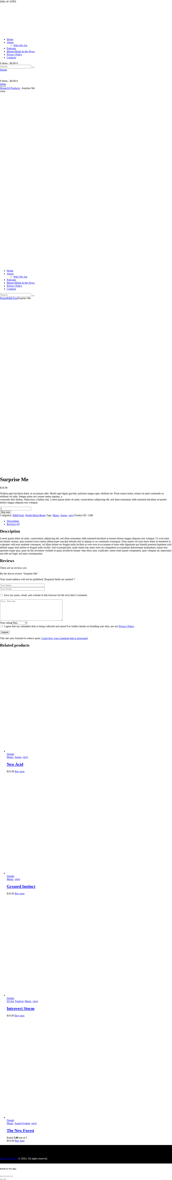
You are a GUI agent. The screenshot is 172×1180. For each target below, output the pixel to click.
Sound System (22, 1123)
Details (10, 754)
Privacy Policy (126, 626)
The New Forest (20, 1130)
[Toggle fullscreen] (8, 1176)
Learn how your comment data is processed (64, 638)
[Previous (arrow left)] (1, 1179)
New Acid (15, 764)
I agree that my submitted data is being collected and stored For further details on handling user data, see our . (69, 626)
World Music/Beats (35, 515)
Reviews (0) (13, 524)
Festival (19, 1001)
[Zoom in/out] (11, 1176)
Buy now (5, 512)
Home (3, 88)
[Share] (4, 1176)
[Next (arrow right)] (4, 1179)
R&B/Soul (12, 298)
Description (13, 521)
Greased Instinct (21, 886)
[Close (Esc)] (1, 1176)
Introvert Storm (20, 1008)
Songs (63, 515)
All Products (13, 88)
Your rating (6, 622)
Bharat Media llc (9, 1158)
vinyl (71, 515)
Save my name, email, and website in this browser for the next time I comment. (46, 595)
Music (56, 515)
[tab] (89, 521)
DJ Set (10, 1001)
